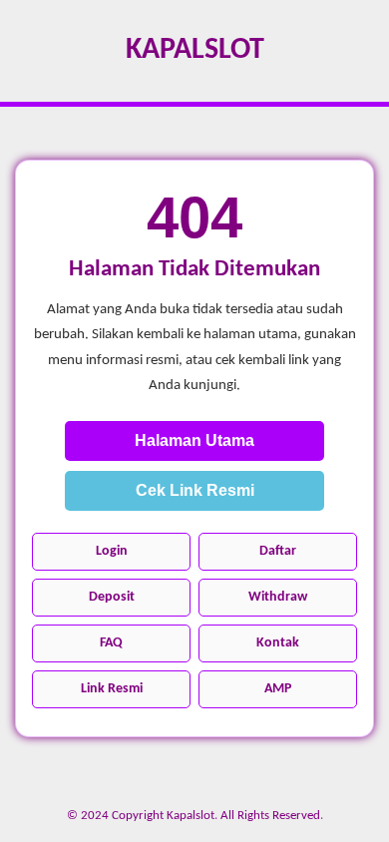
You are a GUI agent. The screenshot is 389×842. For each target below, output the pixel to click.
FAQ (111, 642)
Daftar (277, 551)
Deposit (112, 597)
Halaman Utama (194, 440)
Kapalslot (195, 50)
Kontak (277, 642)
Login (112, 551)
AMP (277, 688)
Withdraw (277, 597)
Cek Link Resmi (195, 490)
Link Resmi (112, 688)
